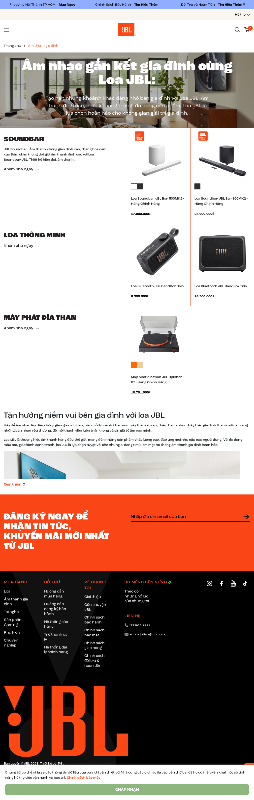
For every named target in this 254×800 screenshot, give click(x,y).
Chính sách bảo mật (83, 777)
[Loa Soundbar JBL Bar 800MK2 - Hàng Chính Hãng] (222, 155)
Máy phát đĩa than (40, 317)
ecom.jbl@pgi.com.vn (147, 634)
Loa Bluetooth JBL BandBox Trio (220, 286)
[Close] (244, 4)
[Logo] (127, 29)
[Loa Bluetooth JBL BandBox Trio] (222, 251)
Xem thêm (13, 484)
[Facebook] (221, 583)
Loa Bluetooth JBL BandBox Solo (157, 286)
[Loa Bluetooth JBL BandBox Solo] (159, 251)
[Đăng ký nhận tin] (246, 517)
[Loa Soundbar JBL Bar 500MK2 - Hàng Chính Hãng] (159, 155)
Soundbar (24, 139)
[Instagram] (209, 583)
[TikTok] (245, 583)
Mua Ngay (67, 4)
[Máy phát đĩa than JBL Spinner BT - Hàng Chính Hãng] (159, 333)
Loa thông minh (34, 235)
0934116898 (140, 625)
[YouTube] (233, 583)
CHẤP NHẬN (127, 789)
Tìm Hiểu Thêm (146, 4)
